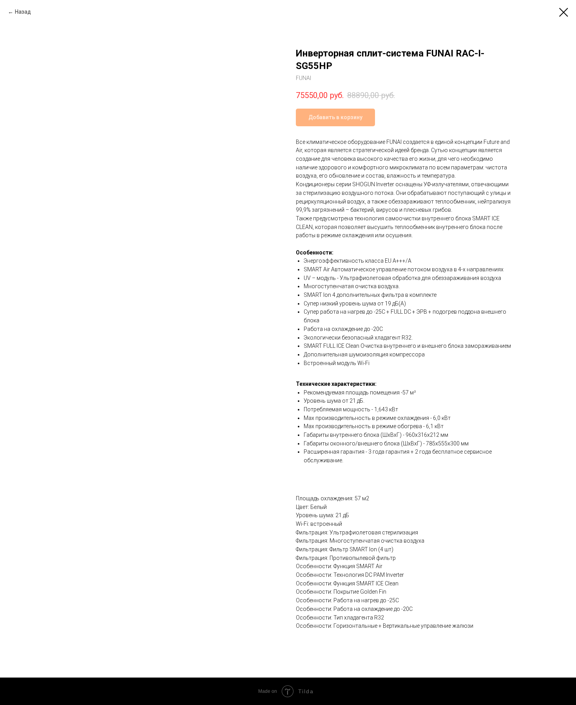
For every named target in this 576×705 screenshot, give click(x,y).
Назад (23, 12)
